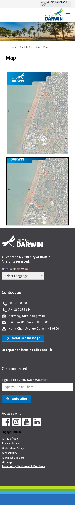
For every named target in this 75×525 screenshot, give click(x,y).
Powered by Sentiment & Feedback (23, 466)
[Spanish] (26, 270)
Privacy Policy (10, 443)
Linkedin (37, 422)
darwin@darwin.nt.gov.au (26, 316)
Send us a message (26, 338)
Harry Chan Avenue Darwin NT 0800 (33, 328)
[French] (7, 270)
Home (14, 47)
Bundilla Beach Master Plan (34, 47)
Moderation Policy (13, 448)
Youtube (26, 422)
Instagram (16, 422)
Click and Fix (43, 350)
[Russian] (22, 270)
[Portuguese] (18, 270)
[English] (3, 270)
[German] (10, 270)
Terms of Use (10, 438)
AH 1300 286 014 (19, 309)
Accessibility (9, 453)
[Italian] (14, 270)
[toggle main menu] (67, 15)
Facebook (6, 422)
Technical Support (13, 457)
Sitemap (7, 462)
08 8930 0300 (17, 303)
